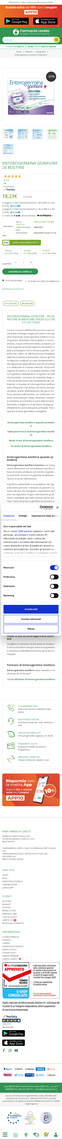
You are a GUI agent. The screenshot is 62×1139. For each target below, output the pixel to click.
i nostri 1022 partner (21, 531)
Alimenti (29, 51)
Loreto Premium (10, 955)
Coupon (6, 907)
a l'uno (11, 252)
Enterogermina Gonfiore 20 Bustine (31, 54)
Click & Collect (9, 917)
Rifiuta (31, 629)
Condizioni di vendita (12, 946)
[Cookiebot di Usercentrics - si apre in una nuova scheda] (40, 508)
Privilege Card (9, 913)
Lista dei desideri (13, 280)
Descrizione (11, 303)
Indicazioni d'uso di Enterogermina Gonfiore (31, 433)
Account (6, 901)
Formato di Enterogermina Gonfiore (31, 445)
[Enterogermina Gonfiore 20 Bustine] (31, 96)
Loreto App (8, 887)
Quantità (6, 263)
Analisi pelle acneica (12, 881)
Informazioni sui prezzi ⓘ (13, 289)
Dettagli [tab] (23, 515)
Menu (5, 1134)
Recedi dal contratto (13, 923)
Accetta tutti (31, 609)
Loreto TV (7, 920)
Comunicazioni (9, 884)
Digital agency (31, 1103)
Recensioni (27, 303)
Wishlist (6, 904)
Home (19, 51)
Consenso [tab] (8, 515)
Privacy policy (9, 949)
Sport (5, 875)
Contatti (6, 940)
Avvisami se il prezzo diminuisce (43, 281)
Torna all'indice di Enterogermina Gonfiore (31, 679)
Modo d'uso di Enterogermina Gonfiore (31, 440)
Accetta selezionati (31, 619)
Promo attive (9, 910)
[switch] (54, 577)
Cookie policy (9, 952)
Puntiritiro (26, 1134)
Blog (4, 878)
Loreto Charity (9, 959)
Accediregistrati (56, 1134)
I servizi (6, 943)
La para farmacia (10, 937)
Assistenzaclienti (36, 1134)
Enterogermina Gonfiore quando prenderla (31, 424)
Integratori (41, 51)
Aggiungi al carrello (20, 271)
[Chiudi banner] (57, 508)
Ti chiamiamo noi (27, 706)
